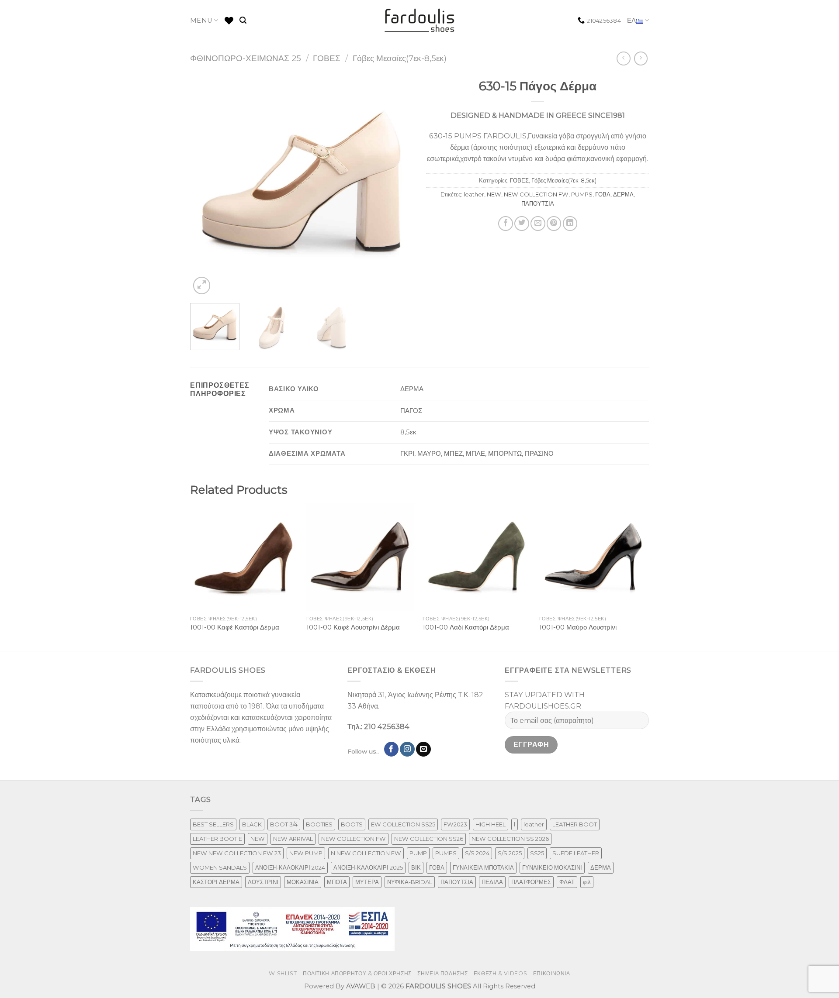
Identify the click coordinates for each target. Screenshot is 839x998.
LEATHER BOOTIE (217, 838)
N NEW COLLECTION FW (366, 853)
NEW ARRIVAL (293, 838)
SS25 (537, 853)
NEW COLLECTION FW (536, 194)
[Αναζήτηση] (242, 20)
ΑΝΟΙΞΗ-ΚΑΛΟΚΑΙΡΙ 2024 (290, 867)
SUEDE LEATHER (575, 853)
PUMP (418, 853)
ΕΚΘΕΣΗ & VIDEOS (500, 973)
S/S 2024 (477, 853)
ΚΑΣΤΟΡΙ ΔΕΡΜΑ (216, 881)
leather (474, 194)
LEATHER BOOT (574, 824)
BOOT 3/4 (284, 824)
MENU (201, 20)
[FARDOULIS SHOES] (420, 20)
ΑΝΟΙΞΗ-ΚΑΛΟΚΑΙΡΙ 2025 (368, 867)
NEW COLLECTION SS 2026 (510, 838)
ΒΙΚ (416, 867)
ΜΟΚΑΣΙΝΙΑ (303, 881)
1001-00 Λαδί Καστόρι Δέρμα (466, 627)
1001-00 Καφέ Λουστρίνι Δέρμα (353, 627)
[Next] (398, 185)
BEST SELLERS (213, 824)
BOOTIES (319, 824)
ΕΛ (631, 20)
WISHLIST (283, 973)
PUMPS (582, 194)
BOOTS (352, 824)
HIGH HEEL (490, 824)
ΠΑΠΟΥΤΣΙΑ (537, 203)
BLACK (252, 824)
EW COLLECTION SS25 (403, 824)
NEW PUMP (305, 853)
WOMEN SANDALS (220, 867)
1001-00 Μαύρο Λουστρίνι (578, 627)
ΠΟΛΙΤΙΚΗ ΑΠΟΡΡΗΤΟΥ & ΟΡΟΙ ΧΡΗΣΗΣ (357, 973)
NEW (494, 194)
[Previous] (205, 185)
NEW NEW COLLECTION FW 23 (237, 853)
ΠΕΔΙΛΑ (492, 881)
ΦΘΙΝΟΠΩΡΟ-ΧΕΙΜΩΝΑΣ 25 (245, 58)
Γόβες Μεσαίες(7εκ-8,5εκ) (400, 58)
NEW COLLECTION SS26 (428, 838)
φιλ (587, 881)
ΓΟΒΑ (602, 194)
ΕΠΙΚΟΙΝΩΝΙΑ (551, 973)
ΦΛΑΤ (567, 881)
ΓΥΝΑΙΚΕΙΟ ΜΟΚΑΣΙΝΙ (552, 867)
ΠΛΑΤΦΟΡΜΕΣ (531, 881)
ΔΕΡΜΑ (623, 194)
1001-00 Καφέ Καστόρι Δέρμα (234, 627)
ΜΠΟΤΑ (337, 881)
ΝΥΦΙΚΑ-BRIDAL (409, 881)
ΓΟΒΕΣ (326, 58)
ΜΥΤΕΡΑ (367, 881)
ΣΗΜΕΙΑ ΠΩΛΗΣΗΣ (442, 973)
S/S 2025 (510, 853)
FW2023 (455, 824)
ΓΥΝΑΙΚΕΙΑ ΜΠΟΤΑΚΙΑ (483, 867)
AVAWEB (360, 986)
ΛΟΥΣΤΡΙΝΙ (263, 881)
